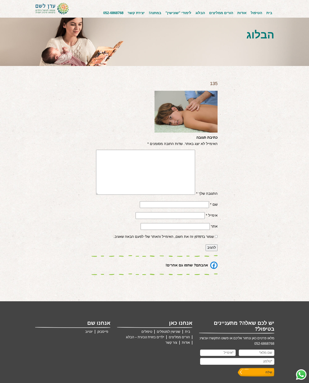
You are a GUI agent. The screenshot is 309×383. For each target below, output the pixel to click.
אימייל (212, 215)
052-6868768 (113, 13)
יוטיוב (89, 331)
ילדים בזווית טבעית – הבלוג (145, 337)
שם (214, 205)
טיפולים (146, 331)
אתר (214, 226)
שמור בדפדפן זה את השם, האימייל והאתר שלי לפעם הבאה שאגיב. (164, 237)
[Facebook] (214, 265)
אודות (242, 13)
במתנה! (155, 13)
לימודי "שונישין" (178, 13)
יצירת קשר (136, 13)
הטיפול (256, 13)
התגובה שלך (207, 194)
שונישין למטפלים (168, 331)
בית (269, 13)
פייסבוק (102, 331)
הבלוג (200, 13)
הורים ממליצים (221, 13)
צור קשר (171, 342)
